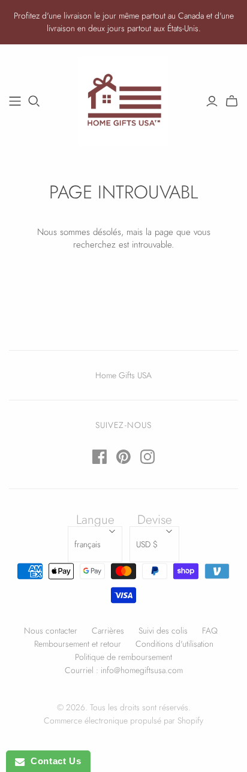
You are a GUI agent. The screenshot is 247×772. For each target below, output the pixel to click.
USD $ (147, 544)
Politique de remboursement (123, 657)
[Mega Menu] (15, 101)
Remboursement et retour (77, 644)
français (87, 544)
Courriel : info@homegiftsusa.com (124, 670)
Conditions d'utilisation (174, 644)
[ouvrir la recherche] (34, 101)
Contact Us (53, 761)
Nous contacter (50, 631)
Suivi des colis (163, 631)
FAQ (210, 631)
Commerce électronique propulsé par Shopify (123, 720)
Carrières (108, 631)
